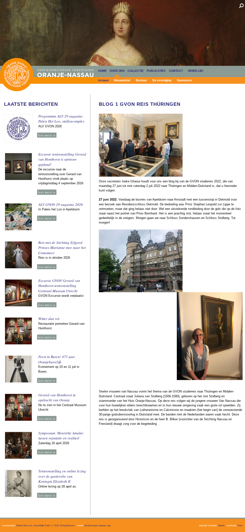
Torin (240, 525)
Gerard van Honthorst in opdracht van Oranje (57, 397)
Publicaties (156, 70)
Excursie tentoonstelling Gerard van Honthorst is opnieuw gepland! (62, 159)
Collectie (136, 70)
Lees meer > (47, 135)
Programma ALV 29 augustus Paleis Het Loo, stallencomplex (61, 119)
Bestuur (141, 80)
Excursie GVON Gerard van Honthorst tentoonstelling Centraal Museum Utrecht (59, 285)
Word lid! (195, 70)
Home (16, 74)
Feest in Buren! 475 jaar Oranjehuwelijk (56, 359)
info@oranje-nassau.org (97, 525)
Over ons (117, 70)
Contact (176, 70)
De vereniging (161, 80)
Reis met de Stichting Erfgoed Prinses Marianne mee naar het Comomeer (62, 247)
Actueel (103, 80)
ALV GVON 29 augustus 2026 (60, 204)
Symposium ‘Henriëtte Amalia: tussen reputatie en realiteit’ (61, 436)
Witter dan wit (48, 318)
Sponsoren (184, 80)
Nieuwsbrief (122, 80)
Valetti (221, 525)
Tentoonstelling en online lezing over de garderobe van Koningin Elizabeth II (62, 476)
